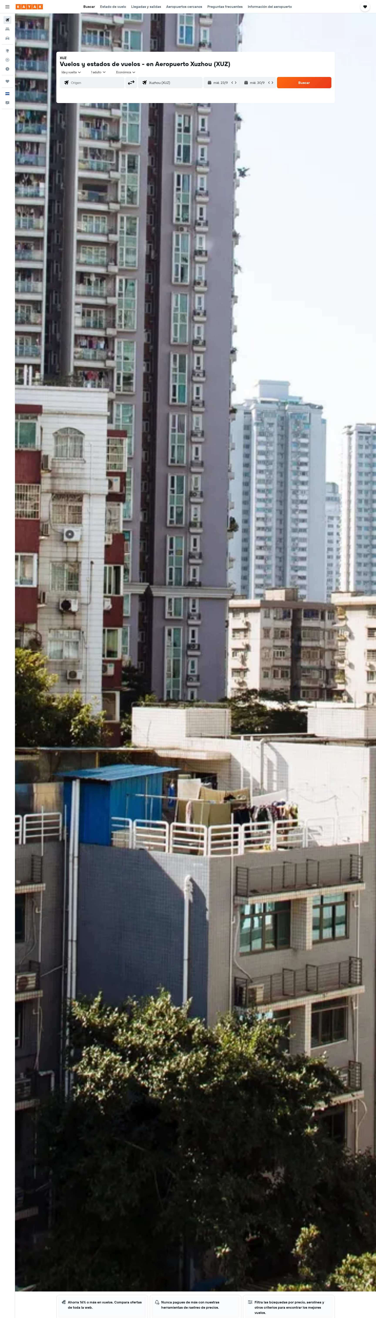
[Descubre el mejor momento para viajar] (7, 69)
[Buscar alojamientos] (7, 29)
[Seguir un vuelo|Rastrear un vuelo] (7, 59)
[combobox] (71, 72)
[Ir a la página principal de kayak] (29, 6)
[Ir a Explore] (7, 50)
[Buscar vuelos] (7, 20)
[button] (7, 7)
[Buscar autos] (7, 38)
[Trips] (7, 81)
